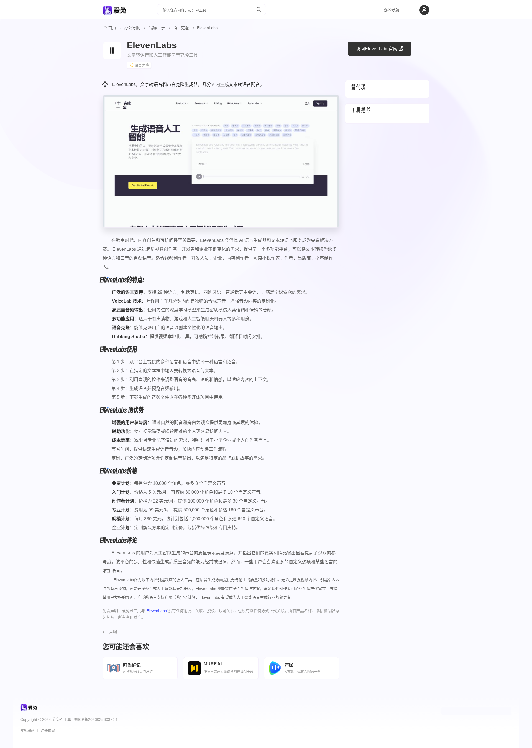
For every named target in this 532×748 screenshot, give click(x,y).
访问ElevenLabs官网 (376, 48)
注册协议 (48, 730)
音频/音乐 (156, 28)
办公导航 (391, 9)
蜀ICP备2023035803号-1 (96, 719)
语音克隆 (181, 28)
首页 (112, 28)
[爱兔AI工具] (114, 13)
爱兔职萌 (27, 730)
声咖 (113, 632)
